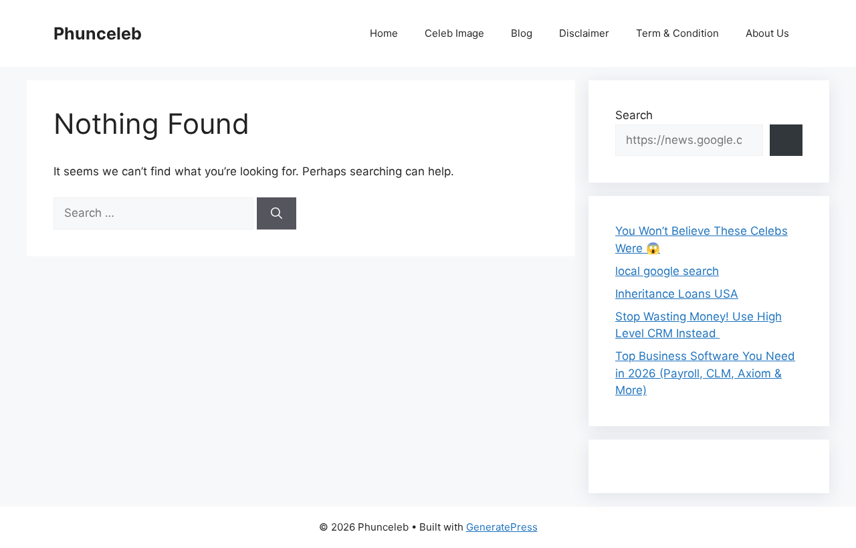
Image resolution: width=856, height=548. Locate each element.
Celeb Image (454, 33)
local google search (667, 271)
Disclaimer (584, 33)
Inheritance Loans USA (676, 293)
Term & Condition (677, 33)
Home (384, 33)
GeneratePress (502, 527)
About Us (767, 33)
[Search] (276, 213)
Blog (521, 33)
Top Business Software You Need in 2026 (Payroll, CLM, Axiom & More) (705, 373)
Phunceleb (98, 33)
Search (634, 115)
